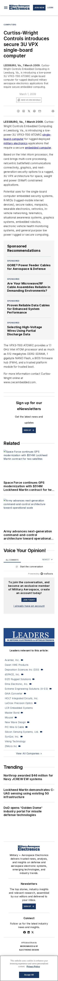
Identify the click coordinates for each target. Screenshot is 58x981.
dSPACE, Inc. (12, 674)
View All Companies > (29, 753)
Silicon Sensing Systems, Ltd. (22, 731)
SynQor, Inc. (12, 736)
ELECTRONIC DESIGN (29, 950)
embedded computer (38, 147)
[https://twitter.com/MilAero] (32, 932)
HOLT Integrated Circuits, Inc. (21, 698)
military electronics (16, 143)
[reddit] (34, 111)
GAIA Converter (13, 693)
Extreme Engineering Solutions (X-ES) (26, 688)
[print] (52, 111)
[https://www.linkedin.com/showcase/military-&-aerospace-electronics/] (28, 932)
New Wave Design (15, 722)
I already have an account (29, 605)
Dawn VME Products (17, 664)
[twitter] (29, 111)
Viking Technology (15, 741)
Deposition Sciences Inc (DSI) (22, 669)
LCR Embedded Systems (19, 707)
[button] (6, 7)
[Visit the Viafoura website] (46, 573)
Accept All (29, 975)
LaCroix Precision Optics (19, 703)
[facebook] (18, 111)
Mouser (9, 717)
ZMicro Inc (11, 746)
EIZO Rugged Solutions (18, 679)
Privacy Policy (33, 966)
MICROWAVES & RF (29, 946)
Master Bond (12, 712)
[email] (39, 111)
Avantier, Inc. (12, 660)
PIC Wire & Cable (14, 727)
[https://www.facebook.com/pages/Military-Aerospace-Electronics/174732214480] (24, 932)
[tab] (12, 559)
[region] (29, 567)
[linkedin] (23, 111)
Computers (10, 24)
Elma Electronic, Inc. (16, 683)
